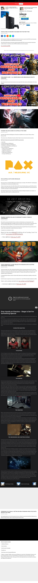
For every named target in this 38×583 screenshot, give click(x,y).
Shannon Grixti (2, 79)
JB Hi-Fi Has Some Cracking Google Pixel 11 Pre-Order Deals (30, 8)
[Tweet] (5, 36)
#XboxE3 (14, 232)
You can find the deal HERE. (5, 45)
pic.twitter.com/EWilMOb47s (14, 234)
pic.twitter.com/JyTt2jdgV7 (26, 281)
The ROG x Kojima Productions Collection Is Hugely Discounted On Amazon (11, 8)
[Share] (2, 36)
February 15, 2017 (15, 237)
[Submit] (7, 36)
